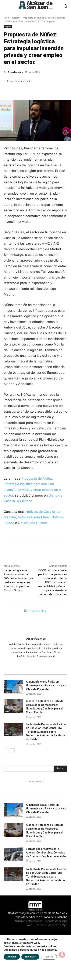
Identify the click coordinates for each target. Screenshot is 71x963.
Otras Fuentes (15, 72)
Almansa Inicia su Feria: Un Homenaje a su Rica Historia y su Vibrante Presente (46, 685)
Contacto (40, 925)
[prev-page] (6, 750)
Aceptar (11, 956)
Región (16, 17)
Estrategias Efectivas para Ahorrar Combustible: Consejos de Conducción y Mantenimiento (46, 852)
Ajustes (49, 956)
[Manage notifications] (62, 955)
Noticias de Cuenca (33, 523)
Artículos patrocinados (28, 921)
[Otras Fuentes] (35, 620)
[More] (46, 91)
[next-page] (12, 750)
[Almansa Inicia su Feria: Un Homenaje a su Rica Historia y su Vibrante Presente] (13, 686)
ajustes (51, 949)
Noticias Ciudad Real (34, 517)
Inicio (6, 17)
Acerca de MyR (57, 925)
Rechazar (30, 956)
